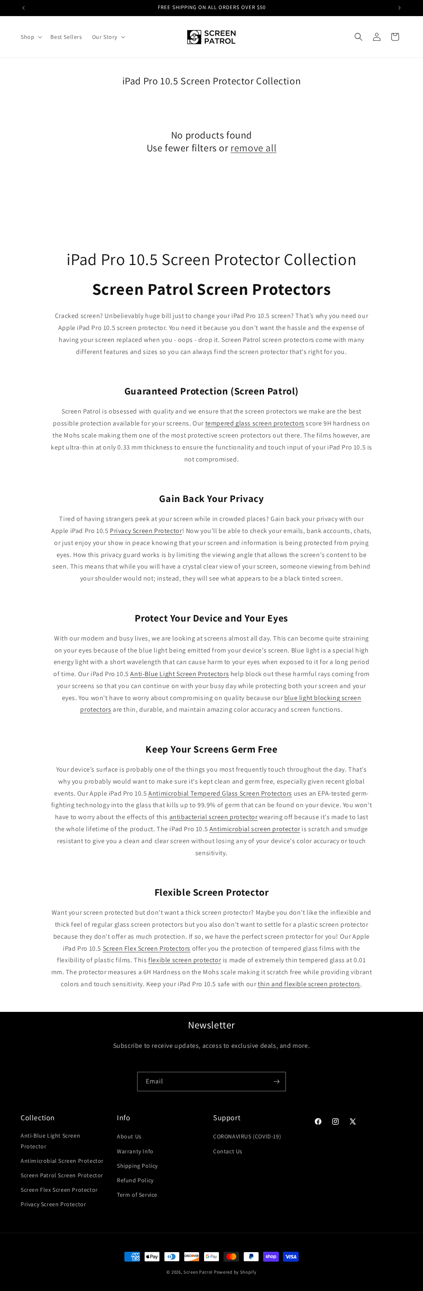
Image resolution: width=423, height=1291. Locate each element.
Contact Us (227, 1151)
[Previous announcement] (23, 8)
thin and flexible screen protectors (309, 984)
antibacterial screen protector (213, 817)
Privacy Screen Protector (146, 530)
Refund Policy (135, 1180)
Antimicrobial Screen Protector (62, 1160)
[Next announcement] (399, 8)
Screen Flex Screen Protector (59, 1189)
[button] (30, 36)
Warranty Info (135, 1151)
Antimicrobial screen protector (254, 829)
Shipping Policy (137, 1165)
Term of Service (137, 1194)
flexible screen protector (184, 960)
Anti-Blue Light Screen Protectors (179, 673)
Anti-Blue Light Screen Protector (50, 1141)
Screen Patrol (198, 1272)
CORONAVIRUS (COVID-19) (247, 1136)
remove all (253, 147)
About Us (129, 1136)
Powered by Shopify (235, 1272)
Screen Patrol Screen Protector (62, 1175)
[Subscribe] (276, 1081)
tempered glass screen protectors (254, 423)
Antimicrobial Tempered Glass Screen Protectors (220, 793)
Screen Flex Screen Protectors (146, 948)
